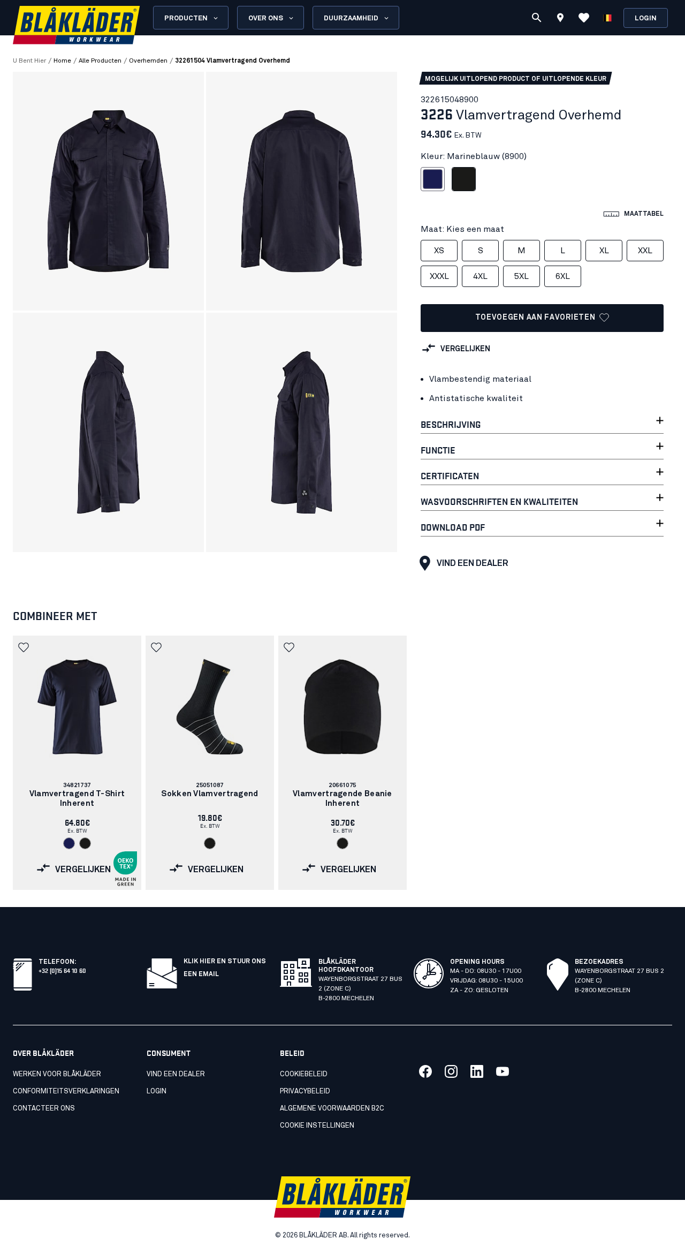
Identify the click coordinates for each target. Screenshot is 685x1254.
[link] (77, 763)
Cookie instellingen (317, 1125)
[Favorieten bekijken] (584, 17)
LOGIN (156, 1091)
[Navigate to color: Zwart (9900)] (85, 843)
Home (62, 61)
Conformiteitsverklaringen (66, 1091)
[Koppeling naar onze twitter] (451, 1071)
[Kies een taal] (607, 17)
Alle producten (100, 61)
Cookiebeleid (304, 1074)
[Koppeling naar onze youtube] (502, 1071)
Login (646, 18)
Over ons (265, 18)
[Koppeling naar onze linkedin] (477, 1071)
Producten (186, 18)
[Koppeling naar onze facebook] (425, 1071)
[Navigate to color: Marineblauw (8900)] (69, 843)
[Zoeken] (537, 17)
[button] (24, 647)
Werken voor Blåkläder (57, 1074)
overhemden (148, 61)
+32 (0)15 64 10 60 (62, 970)
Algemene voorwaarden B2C (332, 1108)
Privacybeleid (305, 1091)
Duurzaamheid (351, 18)
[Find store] (560, 19)
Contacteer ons (44, 1108)
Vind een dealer (472, 563)
